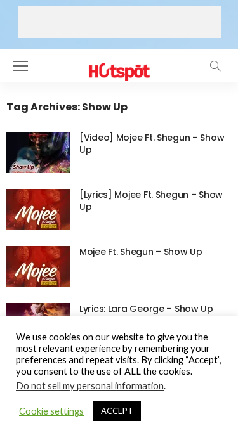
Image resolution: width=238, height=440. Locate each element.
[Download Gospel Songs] (119, 64)
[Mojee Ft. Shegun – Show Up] (38, 266)
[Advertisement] (119, 22)
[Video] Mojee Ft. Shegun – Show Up (151, 143)
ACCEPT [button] (117, 411)
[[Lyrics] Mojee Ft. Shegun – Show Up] (38, 209)
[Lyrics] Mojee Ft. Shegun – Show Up (151, 200)
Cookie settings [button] (51, 411)
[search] (215, 65)
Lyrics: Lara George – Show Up (146, 308)
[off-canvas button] (20, 66)
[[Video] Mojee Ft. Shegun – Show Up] (38, 152)
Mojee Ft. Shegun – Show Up (140, 251)
